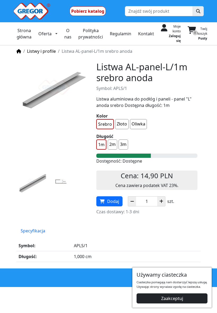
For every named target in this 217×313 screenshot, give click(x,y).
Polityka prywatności (90, 34)
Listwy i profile (41, 51)
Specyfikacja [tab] (33, 231)
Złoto (122, 124)
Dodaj (113, 201)
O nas (67, 34)
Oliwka (138, 124)
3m (123, 144)
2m (112, 144)
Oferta (45, 34)
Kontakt (146, 34)
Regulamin (120, 34)
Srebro (105, 124)
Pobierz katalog (87, 11)
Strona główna (24, 34)
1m (101, 144)
